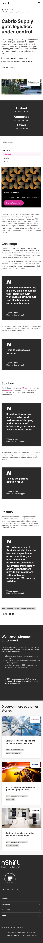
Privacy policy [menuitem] (21, 932)
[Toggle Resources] (22, 909)
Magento (8, 390)
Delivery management (19, 796)
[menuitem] (13, 935)
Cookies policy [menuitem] (31, 932)
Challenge (7, 154)
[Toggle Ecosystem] (22, 904)
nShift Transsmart (28, 608)
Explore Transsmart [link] (13, 203)
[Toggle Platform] (22, 898)
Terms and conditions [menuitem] (29, 935)
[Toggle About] (22, 915)
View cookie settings (13, 935)
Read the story (7, 68)
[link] (11, 864)
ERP (3, 608)
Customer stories (10, 10)
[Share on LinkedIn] (13, 614)
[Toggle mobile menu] (39, 3)
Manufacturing (13, 608)
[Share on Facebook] (10, 614)
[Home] (2, 10)
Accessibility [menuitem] (10, 932)
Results (6, 162)
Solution (6, 158)
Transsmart (27, 388)
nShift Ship (10, 799)
